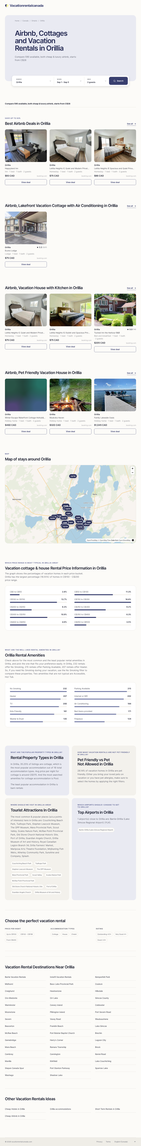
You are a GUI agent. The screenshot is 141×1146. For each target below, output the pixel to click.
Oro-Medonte (11, 998)
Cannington (55, 1054)
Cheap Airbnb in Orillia (15, 1116)
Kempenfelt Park (102, 977)
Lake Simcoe (101, 1026)
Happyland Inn (11, 168)
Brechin (98, 1033)
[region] (70, 504)
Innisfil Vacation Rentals (60, 977)
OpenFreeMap (92, 540)
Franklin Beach (56, 1026)
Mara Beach (10, 1047)
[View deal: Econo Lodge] (26, 228)
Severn (8, 1019)
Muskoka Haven (57, 417)
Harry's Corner (56, 1040)
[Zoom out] (133, 472)
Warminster (10, 1005)
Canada (25, 21)
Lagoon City (100, 1040)
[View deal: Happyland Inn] (26, 145)
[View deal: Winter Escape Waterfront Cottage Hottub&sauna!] (26, 395)
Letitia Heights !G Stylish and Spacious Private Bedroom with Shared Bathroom (85, 332)
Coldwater (100, 1005)
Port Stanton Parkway (60, 1068)
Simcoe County (102, 998)
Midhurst (9, 984)
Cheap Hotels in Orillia (15, 1109)
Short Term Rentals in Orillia (107, 1109)
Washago (9, 1075)
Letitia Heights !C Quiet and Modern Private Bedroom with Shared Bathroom (84, 168)
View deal (25, 182)
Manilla (8, 1061)
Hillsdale (99, 991)
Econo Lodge (11, 250)
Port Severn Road (103, 1012)
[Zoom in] (133, 468)
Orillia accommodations (60, 1109)
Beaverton (9, 1026)
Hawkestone (55, 991)
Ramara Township (58, 1047)
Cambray (9, 1054)
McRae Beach (11, 1033)
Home (17, 21)
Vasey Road (55, 1019)
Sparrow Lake (101, 1068)
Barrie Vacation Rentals (15, 977)
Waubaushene (101, 1019)
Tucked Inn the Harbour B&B (107, 332)
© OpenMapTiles (104, 540)
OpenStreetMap (125, 540)
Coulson (98, 984)
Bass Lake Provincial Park (61, 984)
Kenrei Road (100, 1054)
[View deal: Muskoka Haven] (70, 395)
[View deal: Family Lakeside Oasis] (115, 395)
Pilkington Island (57, 1012)
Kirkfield (53, 1061)
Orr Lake (54, 998)
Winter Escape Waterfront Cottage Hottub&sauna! (27, 417)
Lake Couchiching (103, 1061)
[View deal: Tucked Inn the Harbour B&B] (115, 310)
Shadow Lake (56, 1075)
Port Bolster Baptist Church (62, 1033)
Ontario (34, 21)
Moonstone (10, 1012)
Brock (97, 1047)
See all (131, 124)
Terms (108, 1142)
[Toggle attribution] (133, 540)
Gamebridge (10, 1040)
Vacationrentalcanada (27, 5)
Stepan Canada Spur (14, 1068)
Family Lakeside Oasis (104, 417)
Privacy (99, 1142)
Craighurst (9, 991)
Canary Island (56, 1005)
